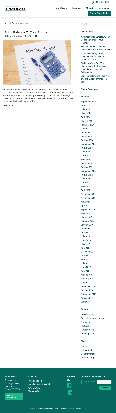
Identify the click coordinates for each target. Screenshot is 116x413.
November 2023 (88, 136)
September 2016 (88, 294)
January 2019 (87, 225)
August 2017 (87, 259)
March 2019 (86, 217)
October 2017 (87, 256)
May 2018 (85, 244)
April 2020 (85, 206)
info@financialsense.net (39, 384)
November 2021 (88, 194)
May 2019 (85, 213)
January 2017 (87, 283)
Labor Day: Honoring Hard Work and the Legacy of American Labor (95, 79)
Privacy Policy (34, 388)
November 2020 (88, 198)
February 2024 (87, 125)
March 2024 (86, 121)
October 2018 (87, 232)
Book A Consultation (99, 13)
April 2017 (85, 271)
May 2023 (85, 159)
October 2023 (87, 140)
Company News (88, 314)
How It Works (61, 8)
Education (86, 322)
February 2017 (87, 279)
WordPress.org (87, 358)
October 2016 (87, 290)
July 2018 (85, 236)
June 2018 (86, 240)
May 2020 (85, 202)
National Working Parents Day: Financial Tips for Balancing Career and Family (95, 56)
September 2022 (88, 171)
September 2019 (88, 209)
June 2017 (86, 267)
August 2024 (87, 105)
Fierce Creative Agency (78, 408)
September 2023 (88, 144)
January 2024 (87, 129)
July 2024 (85, 109)
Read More (8, 105)
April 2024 (85, 117)
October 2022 (87, 167)
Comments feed (88, 354)
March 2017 (86, 275)
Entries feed (86, 350)
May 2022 (85, 186)
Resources (76, 8)
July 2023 (85, 152)
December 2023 (88, 132)
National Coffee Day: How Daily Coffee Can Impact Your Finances (95, 40)
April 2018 (85, 248)
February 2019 (87, 221)
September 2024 (88, 102)
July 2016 (85, 302)
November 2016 (88, 286)
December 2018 (88, 229)
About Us (90, 8)
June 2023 (86, 155)
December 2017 (88, 252)
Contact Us (104, 8)
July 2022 (85, 179)
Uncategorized (87, 334)
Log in (84, 346)
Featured (85, 326)
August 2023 (87, 148)
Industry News (87, 330)
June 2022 (86, 182)
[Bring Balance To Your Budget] (37, 63)
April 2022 (85, 190)
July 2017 (85, 263)
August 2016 (87, 298)
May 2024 (85, 113)
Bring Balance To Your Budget (26, 32)
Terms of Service (35, 391)
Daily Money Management (93, 318)
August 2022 (87, 175)
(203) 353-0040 (35, 381)
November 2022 (88, 163)
